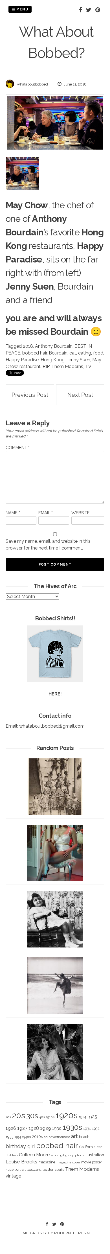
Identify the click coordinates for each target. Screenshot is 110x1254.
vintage (13, 1176)
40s (42, 1117)
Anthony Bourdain (53, 346)
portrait (20, 1169)
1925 (92, 1116)
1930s (72, 1127)
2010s (37, 1136)
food (98, 353)
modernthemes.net (74, 1233)
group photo (74, 1155)
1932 (96, 1128)
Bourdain (58, 353)
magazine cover (68, 1162)
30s (32, 1115)
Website (80, 512)
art (74, 1136)
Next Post (80, 394)
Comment (18, 447)
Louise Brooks (21, 1162)
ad (46, 1137)
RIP (46, 366)
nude (10, 1170)
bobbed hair (34, 353)
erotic (55, 1155)
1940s (26, 1137)
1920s (67, 1115)
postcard (34, 1169)
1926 (11, 1128)
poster (48, 1169)
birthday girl (20, 1146)
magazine (46, 1162)
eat (72, 353)
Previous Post (30, 394)
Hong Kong (53, 359)
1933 (10, 1136)
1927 (22, 1128)
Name (13, 512)
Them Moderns (67, 366)
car (99, 1147)
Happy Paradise (22, 359)
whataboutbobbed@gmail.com (52, 726)
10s (8, 1117)
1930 (56, 1128)
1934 (18, 1137)
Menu (21, 9)
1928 (33, 1128)
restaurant (30, 366)
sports (59, 1170)
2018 (28, 346)
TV (88, 366)
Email (45, 512)
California (87, 1146)
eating (84, 353)
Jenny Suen (78, 359)
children (12, 1155)
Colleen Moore (34, 1154)
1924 (82, 1117)
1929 (45, 1128)
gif (62, 1155)
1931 (87, 1128)
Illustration (94, 1154)
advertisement (59, 1137)
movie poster (91, 1162)
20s (18, 1115)
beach (84, 1137)
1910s (50, 1117)
